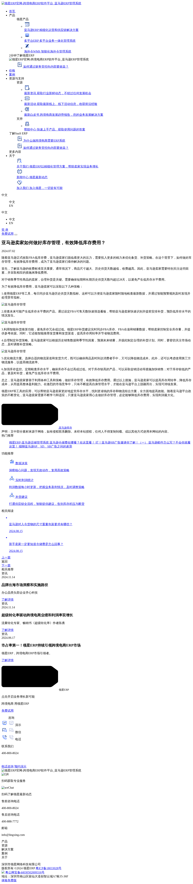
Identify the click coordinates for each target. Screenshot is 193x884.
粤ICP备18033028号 (48, 868)
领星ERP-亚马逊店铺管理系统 (29, 442)
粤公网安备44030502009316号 (24, 872)
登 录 (5, 229)
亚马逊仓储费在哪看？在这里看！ (73, 442)
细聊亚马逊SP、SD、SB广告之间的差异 (45, 446)
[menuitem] (100, 10)
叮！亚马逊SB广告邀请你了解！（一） (122, 442)
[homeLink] (41, 3)
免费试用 (8, 233)
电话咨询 (8, 766)
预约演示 (20, 766)
